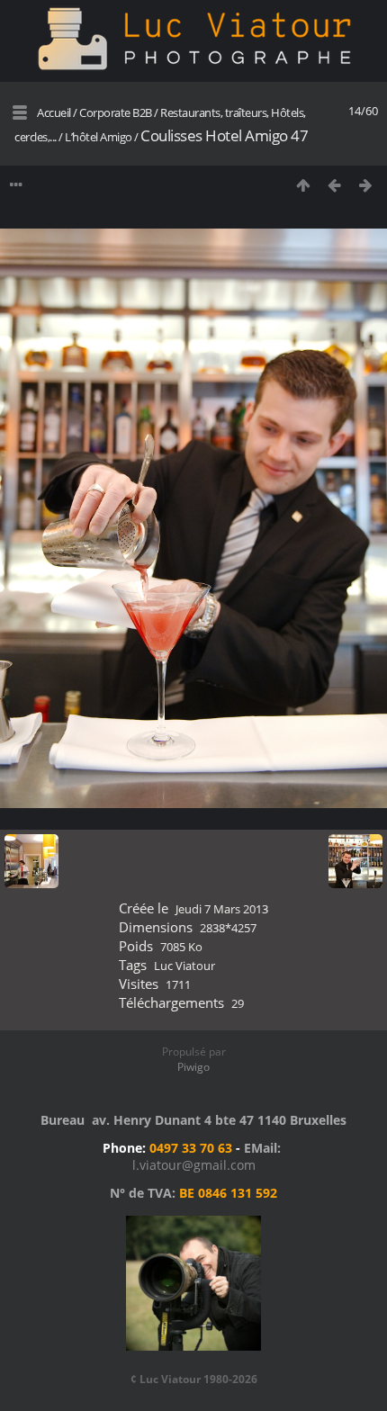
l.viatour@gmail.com (194, 1164)
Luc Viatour (184, 965)
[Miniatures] (303, 185)
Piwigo (193, 1066)
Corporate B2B (115, 112)
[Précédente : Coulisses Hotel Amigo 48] (334, 185)
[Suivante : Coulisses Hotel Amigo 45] (366, 185)
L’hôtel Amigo (98, 137)
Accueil (54, 112)
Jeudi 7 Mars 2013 (222, 909)
